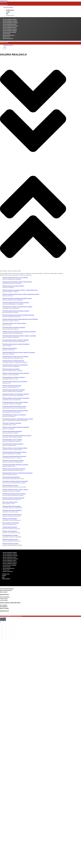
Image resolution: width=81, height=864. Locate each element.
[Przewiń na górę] (1, 619)
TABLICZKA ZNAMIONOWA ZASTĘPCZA (9, 27)
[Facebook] (1, 584)
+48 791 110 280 (3, 2)
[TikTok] (7, 584)
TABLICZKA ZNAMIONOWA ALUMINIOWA (10, 19)
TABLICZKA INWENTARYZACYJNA (8, 35)
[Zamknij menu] (0, 622)
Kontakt (8, 11)
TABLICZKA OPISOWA (6, 33)
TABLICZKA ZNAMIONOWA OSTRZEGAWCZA (10, 25)
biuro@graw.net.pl (4, 594)
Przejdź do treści (3, 0)
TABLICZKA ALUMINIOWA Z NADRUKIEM (10, 30)
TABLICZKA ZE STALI (6, 569)
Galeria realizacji (10, 15)
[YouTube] (4, 584)
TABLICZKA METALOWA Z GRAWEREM (9, 32)
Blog (7, 13)
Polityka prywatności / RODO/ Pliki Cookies (10, 602)
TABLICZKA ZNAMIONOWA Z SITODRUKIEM (10, 22)
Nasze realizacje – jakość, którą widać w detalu (10, 270)
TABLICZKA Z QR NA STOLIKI (8, 38)
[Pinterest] (8, 584)
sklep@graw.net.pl (4, 4)
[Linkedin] (5, 584)
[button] (33, 165)
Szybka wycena (10, 10)
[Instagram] (2, 584)
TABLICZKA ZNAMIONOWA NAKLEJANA (9, 24)
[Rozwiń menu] (4, 47)
